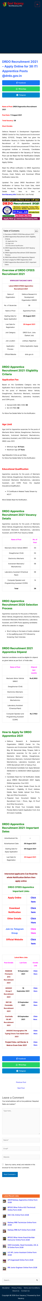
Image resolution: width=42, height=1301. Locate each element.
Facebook (22, 83)
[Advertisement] (21, 29)
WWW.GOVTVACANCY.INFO (21, 281)
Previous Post (21, 1082)
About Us (15, 1291)
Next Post (21, 1088)
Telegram (22, 95)
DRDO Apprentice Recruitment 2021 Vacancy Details (20, 249)
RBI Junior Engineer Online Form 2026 (22, 1267)
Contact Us (25, 1291)
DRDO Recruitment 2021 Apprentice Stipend (20, 257)
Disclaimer (6, 1288)
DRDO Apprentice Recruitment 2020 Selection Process (20, 254)
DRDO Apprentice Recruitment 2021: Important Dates (20, 263)
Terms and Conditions (32, 1288)
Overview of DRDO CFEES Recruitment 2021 (19, 234)
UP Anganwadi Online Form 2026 (20, 1260)
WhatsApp (22, 89)
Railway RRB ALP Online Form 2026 (21, 1230)
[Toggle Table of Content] (35, 231)
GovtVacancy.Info (9, 194)
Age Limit (11, 243)
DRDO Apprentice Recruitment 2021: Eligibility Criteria (20, 238)
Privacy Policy (17, 1288)
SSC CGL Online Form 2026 (18, 1215)
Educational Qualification (15, 245)
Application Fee (12, 241)
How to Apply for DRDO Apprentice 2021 (18, 260)
